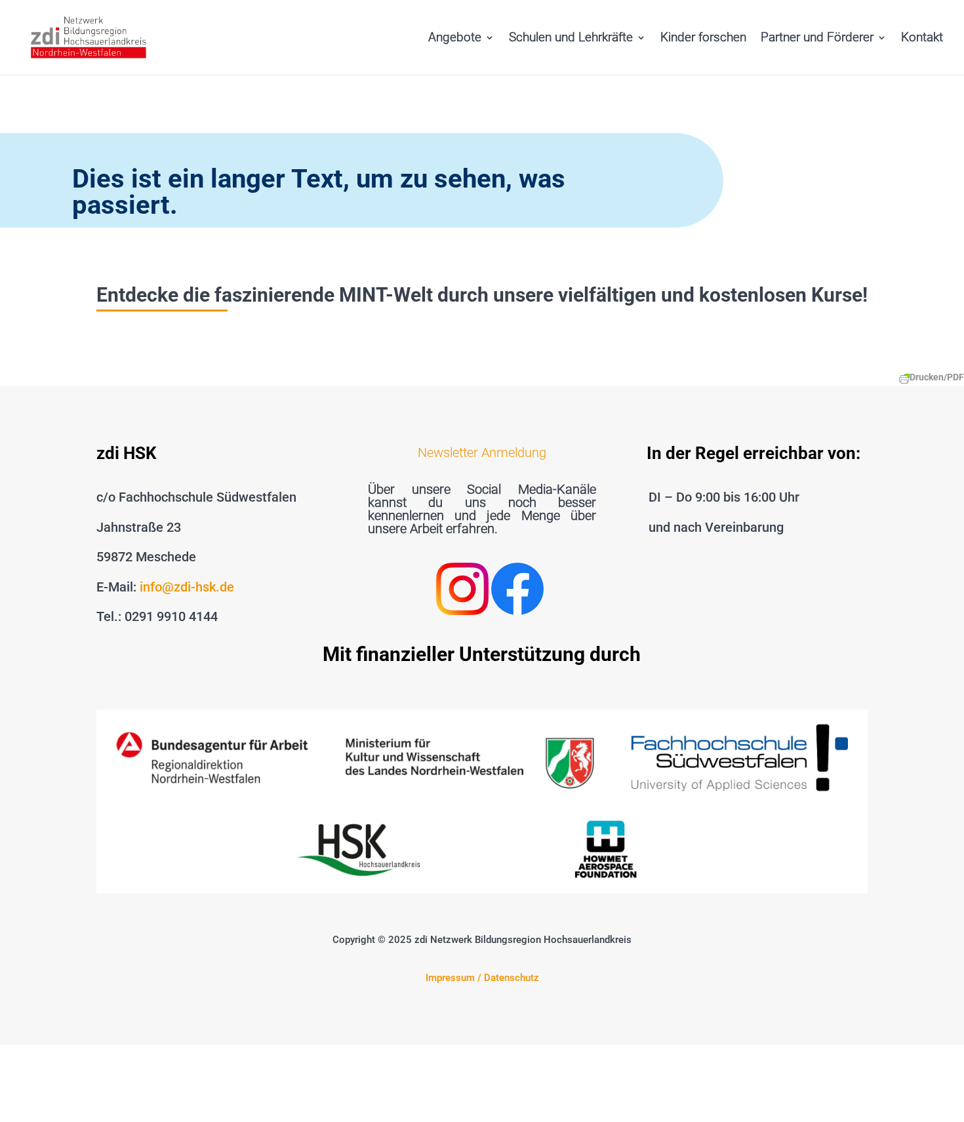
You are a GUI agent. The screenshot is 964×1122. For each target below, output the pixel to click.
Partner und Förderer (817, 39)
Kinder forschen (703, 39)
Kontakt (922, 39)
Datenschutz (511, 978)
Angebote (454, 39)
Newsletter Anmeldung (482, 452)
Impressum (450, 978)
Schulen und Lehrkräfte (571, 39)
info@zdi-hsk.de (187, 587)
